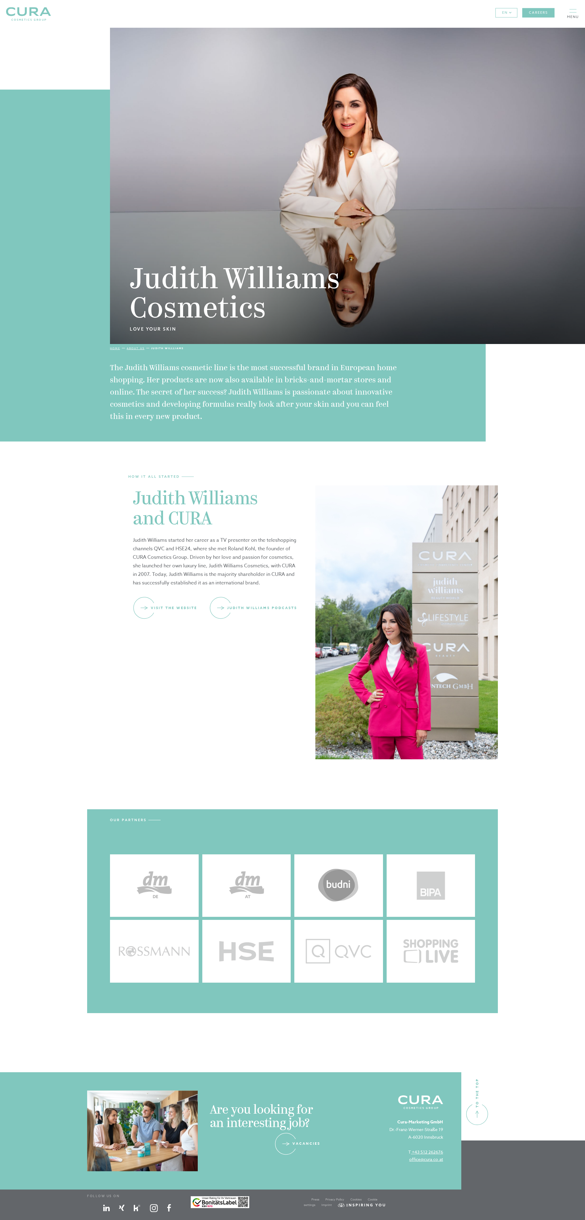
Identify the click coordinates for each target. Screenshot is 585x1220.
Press (315, 1199)
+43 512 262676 (427, 1152)
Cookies (356, 1199)
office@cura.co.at (426, 1159)
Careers (538, 12)
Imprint (326, 1205)
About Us (135, 348)
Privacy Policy (334, 1199)
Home (115, 348)
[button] (573, 14)
